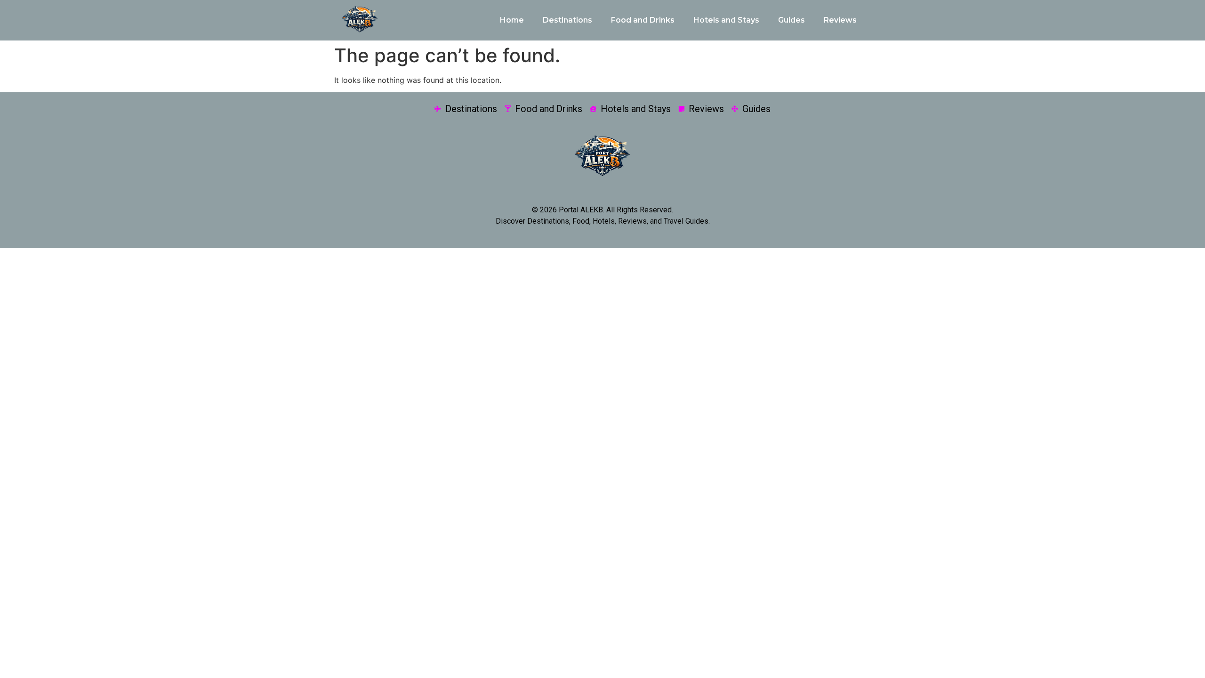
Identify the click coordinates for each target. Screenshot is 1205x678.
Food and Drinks (643, 20)
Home (512, 20)
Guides (791, 20)
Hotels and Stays (726, 20)
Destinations (567, 20)
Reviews (840, 20)
